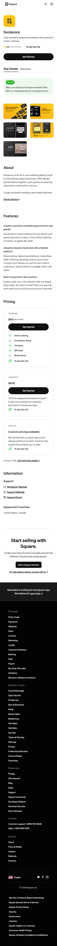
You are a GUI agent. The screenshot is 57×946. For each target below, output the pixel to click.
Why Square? (14, 778)
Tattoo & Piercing (16, 737)
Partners (12, 860)
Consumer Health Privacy (20, 930)
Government (14, 916)
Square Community (17, 797)
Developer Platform (17, 801)
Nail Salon (12, 728)
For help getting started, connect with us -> (28, 572)
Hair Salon (12, 723)
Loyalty (11, 645)
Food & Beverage (16, 690)
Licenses (13, 921)
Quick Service (14, 695)
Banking (12, 654)
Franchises (13, 760)
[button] (15, 111)
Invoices (12, 635)
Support (12, 792)
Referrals (12, 856)
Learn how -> (36, 593)
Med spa (12, 742)
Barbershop (13, 718)
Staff (10, 659)
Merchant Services (16, 806)
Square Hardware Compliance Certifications (28, 935)
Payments (13, 621)
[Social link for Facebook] (42, 877)
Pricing (11, 773)
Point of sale (13, 617)
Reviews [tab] (25, 68)
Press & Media (14, 846)
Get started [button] (28, 326)
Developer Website (17, 486)
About (11, 842)
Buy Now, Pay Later (17, 668)
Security (12, 911)
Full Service (13, 700)
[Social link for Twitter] (38, 877)
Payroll (11, 663)
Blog (10, 783)
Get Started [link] (28, 56)
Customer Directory (17, 649)
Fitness (11, 746)
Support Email (14, 497)
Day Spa (12, 732)
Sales (10, 787)
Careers (11, 851)
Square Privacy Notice (19, 907)
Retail (10, 709)
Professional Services (18, 751)
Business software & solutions (22, 677)
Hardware (12, 673)
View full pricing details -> (28, 460)
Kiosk (10, 631)
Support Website (16, 492)
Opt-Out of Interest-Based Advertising (26, 897)
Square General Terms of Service (23, 902)
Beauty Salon (14, 714)
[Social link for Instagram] (46, 877)
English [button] (17, 877)
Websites (12, 626)
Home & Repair (15, 756)
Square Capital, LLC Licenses (22, 925)
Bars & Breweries (16, 704)
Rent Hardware (15, 811)
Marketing (13, 640)
